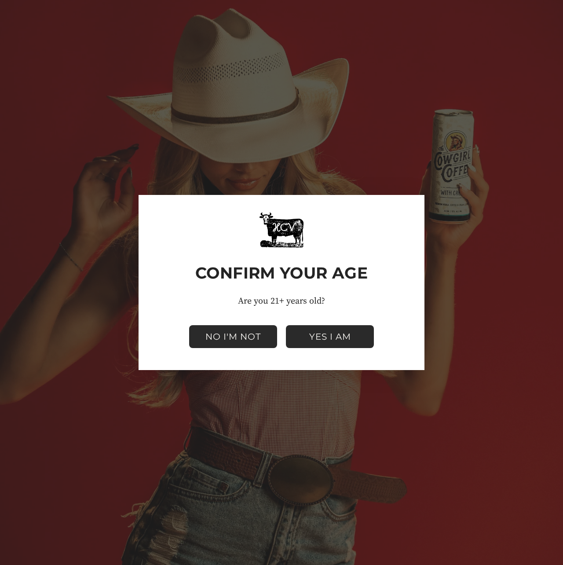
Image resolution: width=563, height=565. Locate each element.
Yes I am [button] (330, 336)
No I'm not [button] (233, 336)
